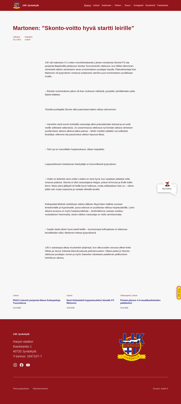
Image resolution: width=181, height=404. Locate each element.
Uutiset (27, 40)
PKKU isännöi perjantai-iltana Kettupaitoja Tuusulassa (36, 301)
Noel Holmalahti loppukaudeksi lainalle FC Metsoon (90, 301)
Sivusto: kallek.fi (160, 388)
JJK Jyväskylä (30, 5)
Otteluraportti (125, 295)
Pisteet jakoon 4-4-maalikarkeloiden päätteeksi (140, 301)
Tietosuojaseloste (21, 388)
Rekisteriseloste (40, 388)
